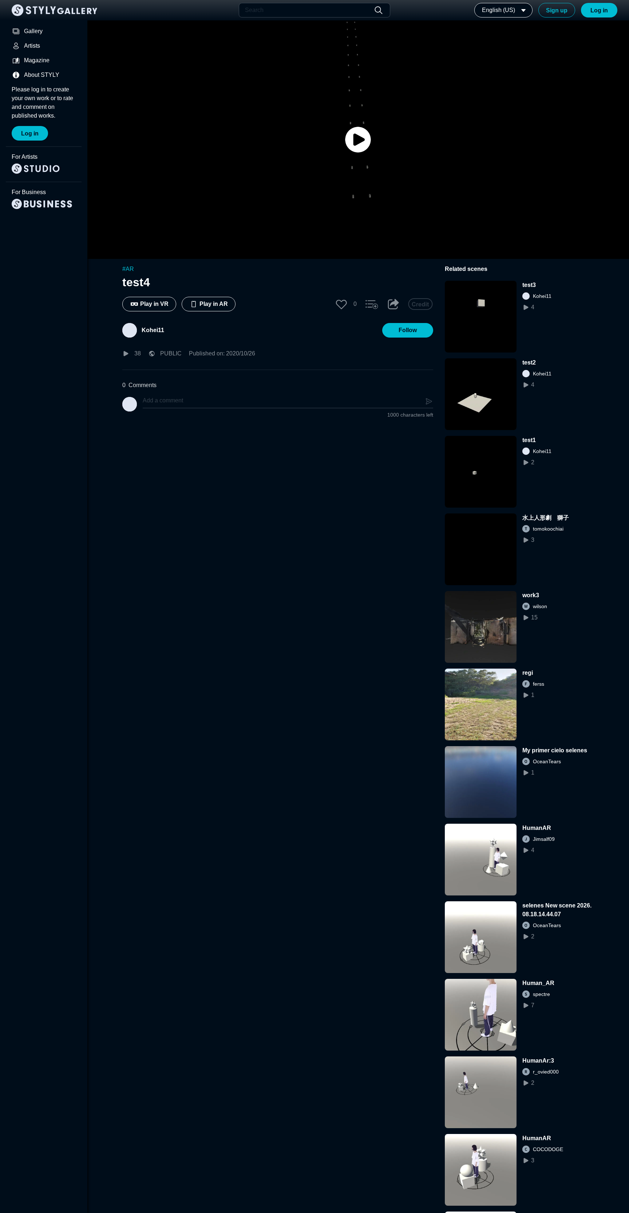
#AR (128, 269)
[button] (341, 304)
